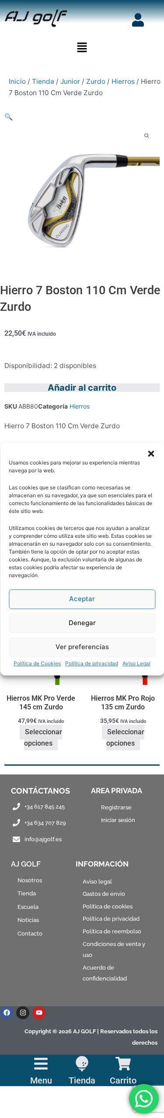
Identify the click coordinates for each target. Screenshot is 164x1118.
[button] (151, 453)
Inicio (17, 81)
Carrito (123, 1080)
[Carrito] (123, 1063)
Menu (41, 1080)
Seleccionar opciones (43, 737)
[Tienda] (82, 1063)
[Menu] (41, 1063)
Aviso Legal (136, 663)
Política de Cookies (37, 663)
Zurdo (95, 81)
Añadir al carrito (82, 387)
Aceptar (82, 599)
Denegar (82, 623)
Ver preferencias (82, 647)
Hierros (123, 81)
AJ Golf (26, 864)
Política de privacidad (91, 663)
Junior (70, 81)
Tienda (43, 81)
